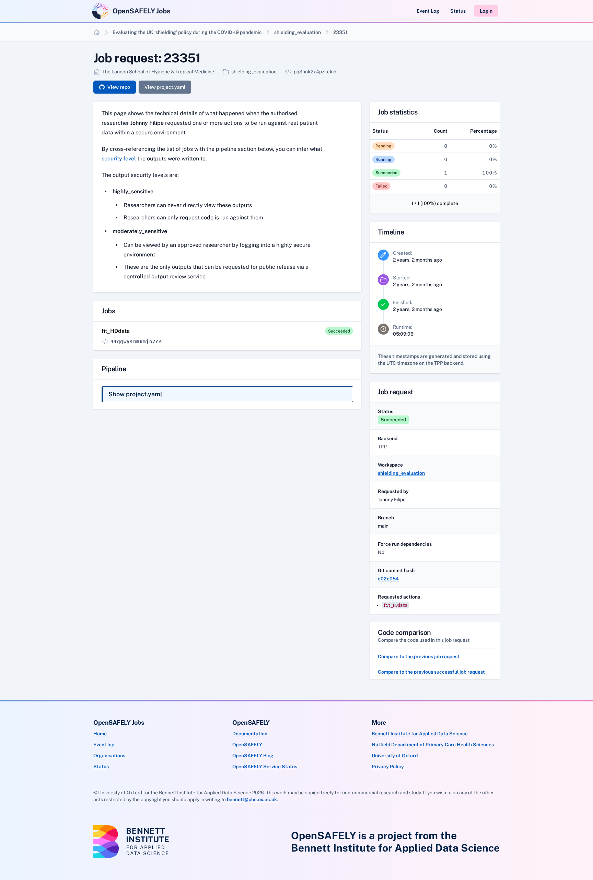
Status (458, 11)
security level (119, 158)
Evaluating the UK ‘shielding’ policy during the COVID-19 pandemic (187, 32)
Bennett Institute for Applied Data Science (420, 733)
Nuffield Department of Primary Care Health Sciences (433, 744)
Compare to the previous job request (419, 656)
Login (486, 11)
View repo (118, 87)
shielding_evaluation (297, 32)
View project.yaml (164, 87)
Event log (104, 744)
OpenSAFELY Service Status (264, 766)
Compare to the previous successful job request (431, 672)
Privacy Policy (388, 766)
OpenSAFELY (247, 744)
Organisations (109, 755)
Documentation (249, 733)
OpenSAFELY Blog (253, 755)
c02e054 (388, 578)
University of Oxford (395, 755)
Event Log (428, 11)
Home (100, 733)
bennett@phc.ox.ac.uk (252, 799)
